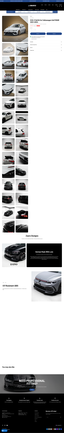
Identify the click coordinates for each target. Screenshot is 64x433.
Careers (46, 4)
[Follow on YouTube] (7, 425)
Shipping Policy (36, 414)
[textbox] (20, 12)
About (42, 4)
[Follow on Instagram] (4, 425)
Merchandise (42, 9)
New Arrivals (37, 9)
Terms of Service (37, 415)
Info (46, 9)
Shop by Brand (30, 9)
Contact (49, 4)
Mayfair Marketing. (7, 429)
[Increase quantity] (35, 30)
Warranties (36, 418)
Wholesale (60, 4)
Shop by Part (18, 9)
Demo (53, 4)
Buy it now (54, 33)
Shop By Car (24, 9)
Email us (36, 421)
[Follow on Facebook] (2, 425)
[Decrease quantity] (31, 30)
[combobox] (20, 12)
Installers (56, 4)
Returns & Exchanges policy (38, 417)
